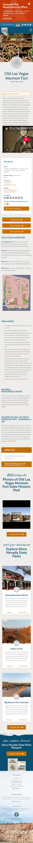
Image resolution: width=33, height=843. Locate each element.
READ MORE (12, 441)
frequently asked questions (20, 379)
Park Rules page (16, 356)
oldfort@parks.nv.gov (10, 185)
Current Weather (15, 225)
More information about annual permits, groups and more (15, 464)
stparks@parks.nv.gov (16, 781)
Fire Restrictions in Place (12, 93)
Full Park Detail (22, 612)
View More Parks (15, 727)
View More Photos (15, 534)
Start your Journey (15, 754)
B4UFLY (23, 344)
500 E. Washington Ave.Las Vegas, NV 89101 (11, 191)
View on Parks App (15, 208)
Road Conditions (15, 231)
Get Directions (15, 219)
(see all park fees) (16, 175)
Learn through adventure (8, 24)
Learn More (7, 18)
